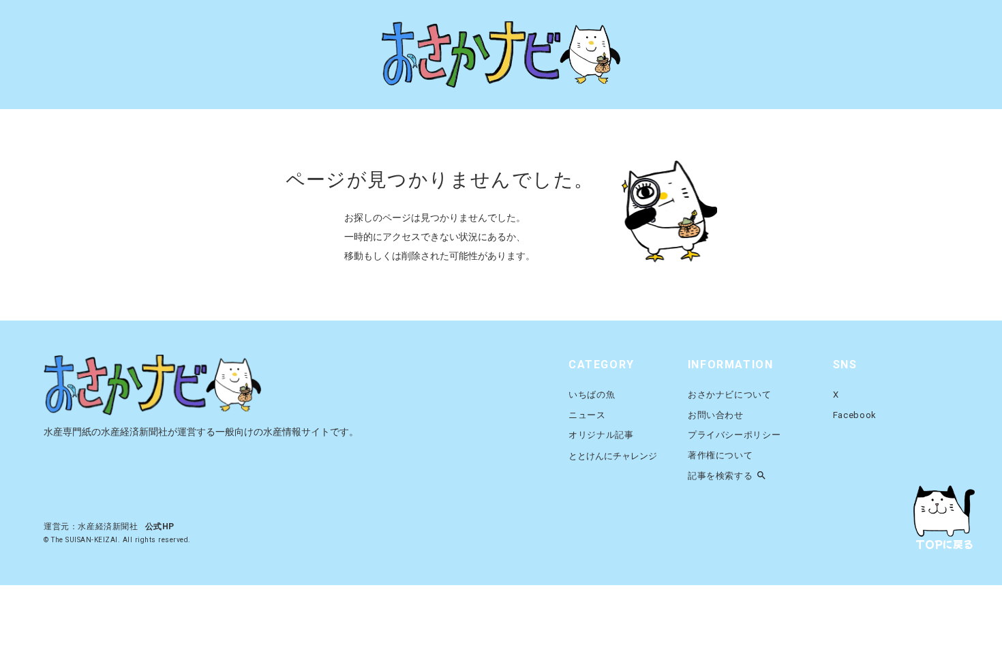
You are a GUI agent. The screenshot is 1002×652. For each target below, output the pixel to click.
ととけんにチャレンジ (612, 456)
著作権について (720, 455)
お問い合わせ (716, 415)
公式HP (159, 526)
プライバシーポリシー (734, 435)
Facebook (855, 415)
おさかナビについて (730, 394)
